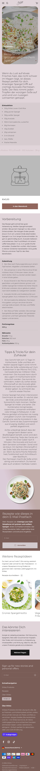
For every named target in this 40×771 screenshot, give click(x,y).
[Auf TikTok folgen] (14, 742)
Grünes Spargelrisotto (14, 613)
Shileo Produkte (8, 687)
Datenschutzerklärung (9, 765)
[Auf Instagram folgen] (8, 742)
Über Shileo (6, 695)
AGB (32, 768)
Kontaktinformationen (9, 768)
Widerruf (6, 699)
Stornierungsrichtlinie (9, 770)
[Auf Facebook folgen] (3, 742)
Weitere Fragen (20, 653)
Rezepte (5, 691)
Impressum (23, 765)
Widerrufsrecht (24, 768)
